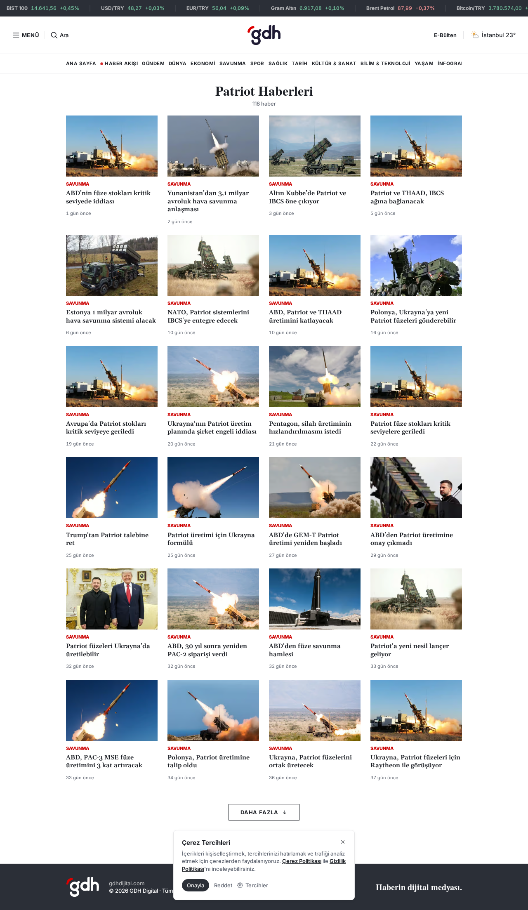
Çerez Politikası (301, 861)
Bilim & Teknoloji (385, 63)
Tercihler (256, 885)
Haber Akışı (119, 65)
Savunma (232, 63)
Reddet (223, 885)
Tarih (299, 63)
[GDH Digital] (264, 35)
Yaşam (424, 63)
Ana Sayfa (81, 63)
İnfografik (453, 63)
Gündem (153, 63)
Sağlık (278, 63)
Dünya (177, 63)
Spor (257, 63)
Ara (64, 35)
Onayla (195, 885)
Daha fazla (259, 812)
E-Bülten (445, 35)
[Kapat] (342, 842)
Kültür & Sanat (334, 63)
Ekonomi (203, 63)
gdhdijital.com (127, 883)
